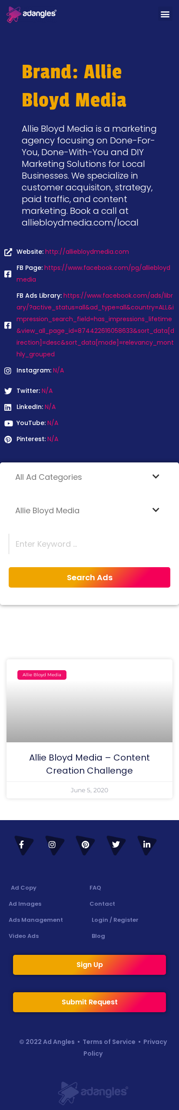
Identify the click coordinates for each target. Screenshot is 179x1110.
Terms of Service (109, 1041)
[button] (165, 14)
